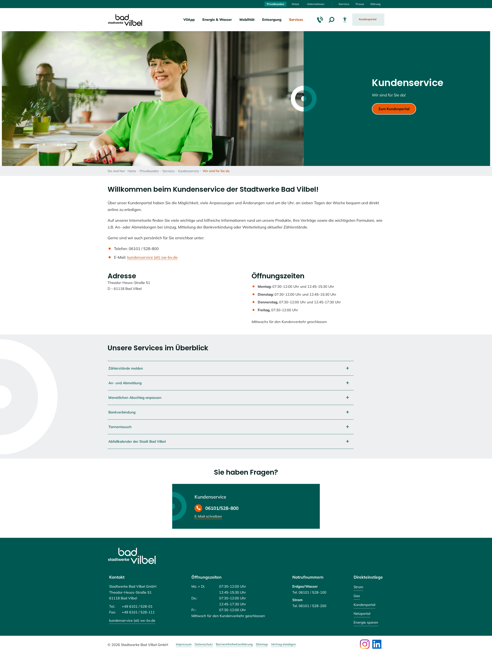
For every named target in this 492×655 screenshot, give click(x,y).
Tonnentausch (120, 427)
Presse (360, 4)
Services (296, 19)
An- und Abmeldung (125, 383)
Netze (295, 4)
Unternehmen (315, 4)
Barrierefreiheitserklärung (234, 644)
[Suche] (331, 20)
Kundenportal (364, 604)
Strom (358, 587)
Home (132, 171)
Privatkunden (275, 4)
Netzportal (362, 613)
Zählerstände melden (125, 368)
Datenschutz (204, 644)
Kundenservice (188, 171)
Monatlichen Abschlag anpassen (134, 397)
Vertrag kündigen (283, 644)
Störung (375, 4)
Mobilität (246, 19)
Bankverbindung (121, 412)
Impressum (184, 644)
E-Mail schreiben (208, 517)
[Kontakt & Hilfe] (320, 20)
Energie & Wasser (217, 19)
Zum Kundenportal (394, 109)
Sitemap (262, 644)
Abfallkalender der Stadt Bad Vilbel (137, 441)
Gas (357, 596)
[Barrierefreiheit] (344, 19)
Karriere (344, 4)
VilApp (189, 19)
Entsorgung (271, 19)
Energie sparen (366, 622)
